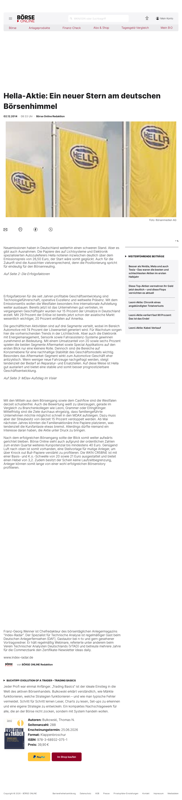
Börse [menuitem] (12, 28)
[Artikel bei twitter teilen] (51, 229)
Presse (106, 793)
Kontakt (145, 793)
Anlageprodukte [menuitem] (39, 28)
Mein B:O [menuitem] (167, 27)
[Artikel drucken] (20, 229)
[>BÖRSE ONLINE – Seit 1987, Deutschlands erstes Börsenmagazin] (25, 18)
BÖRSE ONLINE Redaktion (37, 664)
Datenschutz (85, 793)
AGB (97, 793)
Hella (52, 255)
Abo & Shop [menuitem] (101, 27)
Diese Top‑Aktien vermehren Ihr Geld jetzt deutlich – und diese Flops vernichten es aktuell (151, 289)
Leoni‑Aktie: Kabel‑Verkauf (145, 327)
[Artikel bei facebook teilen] (35, 229)
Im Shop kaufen (66, 756)
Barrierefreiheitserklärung (64, 793)
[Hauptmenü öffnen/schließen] (10, 18)
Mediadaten (173, 793)
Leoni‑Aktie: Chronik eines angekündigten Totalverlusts (146, 304)
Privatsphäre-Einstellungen (126, 793)
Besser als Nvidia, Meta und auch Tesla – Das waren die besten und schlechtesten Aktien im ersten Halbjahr (149, 271)
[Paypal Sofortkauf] (39, 756)
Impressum (159, 793)
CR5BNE (101, 452)
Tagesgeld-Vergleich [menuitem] (135, 27)
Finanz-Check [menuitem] (72, 28)
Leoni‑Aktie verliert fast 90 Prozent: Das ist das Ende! (150, 316)
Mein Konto (166, 18)
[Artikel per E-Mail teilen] (5, 229)
